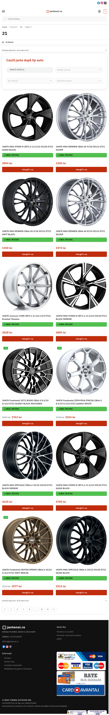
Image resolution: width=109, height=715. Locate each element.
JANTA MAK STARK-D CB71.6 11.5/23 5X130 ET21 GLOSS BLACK (81, 487)
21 (21, 27)
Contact (7, 658)
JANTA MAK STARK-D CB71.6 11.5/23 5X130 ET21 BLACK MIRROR (81, 317)
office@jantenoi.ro (10, 641)
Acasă (4, 27)
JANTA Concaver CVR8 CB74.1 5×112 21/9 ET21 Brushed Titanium (26, 317)
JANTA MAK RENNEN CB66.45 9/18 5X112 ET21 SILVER (80, 148)
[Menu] (6, 11)
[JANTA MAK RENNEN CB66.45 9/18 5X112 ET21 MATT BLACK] (27, 201)
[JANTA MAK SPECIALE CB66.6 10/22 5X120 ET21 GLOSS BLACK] (81, 540)
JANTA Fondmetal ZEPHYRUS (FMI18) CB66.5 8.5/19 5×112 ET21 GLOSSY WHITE (79, 402)
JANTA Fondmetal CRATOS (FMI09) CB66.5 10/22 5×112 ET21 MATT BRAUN (27, 571)
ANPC (59, 639)
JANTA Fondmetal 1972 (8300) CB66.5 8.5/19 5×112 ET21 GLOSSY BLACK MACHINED (25, 402)
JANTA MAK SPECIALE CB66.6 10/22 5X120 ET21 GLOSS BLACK (81, 571)
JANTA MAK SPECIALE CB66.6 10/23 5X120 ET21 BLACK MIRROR (27, 487)
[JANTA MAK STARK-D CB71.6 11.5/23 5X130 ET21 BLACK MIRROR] (81, 286)
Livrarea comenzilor (13, 665)
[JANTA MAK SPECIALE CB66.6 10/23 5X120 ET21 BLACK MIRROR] (27, 455)
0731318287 (16, 636)
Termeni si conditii (65, 631)
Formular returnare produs (69, 635)
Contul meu (9, 661)
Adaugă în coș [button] (27, 169)
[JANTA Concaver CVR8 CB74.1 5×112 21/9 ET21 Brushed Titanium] (27, 286)
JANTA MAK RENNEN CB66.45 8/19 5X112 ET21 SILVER (80, 233)
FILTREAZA (10, 42)
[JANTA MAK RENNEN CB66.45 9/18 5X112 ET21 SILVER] (81, 117)
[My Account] (99, 11)
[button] (105, 11)
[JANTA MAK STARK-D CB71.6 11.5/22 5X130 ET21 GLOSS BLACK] (27, 117)
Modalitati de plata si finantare (18, 669)
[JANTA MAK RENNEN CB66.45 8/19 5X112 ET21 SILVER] (81, 201)
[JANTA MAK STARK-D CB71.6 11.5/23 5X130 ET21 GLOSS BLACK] (81, 455)
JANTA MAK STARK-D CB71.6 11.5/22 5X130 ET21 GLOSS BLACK (27, 148)
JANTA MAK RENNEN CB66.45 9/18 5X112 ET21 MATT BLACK (26, 233)
